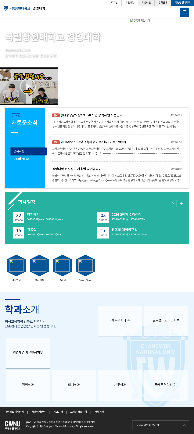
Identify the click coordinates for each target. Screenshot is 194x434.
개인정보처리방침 (14, 412)
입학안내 (162, 2)
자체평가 (99, 412)
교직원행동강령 (78, 412)
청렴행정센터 (38, 412)
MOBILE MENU (184, 12)
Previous (164, 203)
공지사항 (18, 151)
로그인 (114, 2)
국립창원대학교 (182, 2)
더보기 (14, 136)
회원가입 (129, 2)
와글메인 (146, 2)
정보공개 (58, 412)
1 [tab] (12, 66)
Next (173, 203)
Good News (21, 159)
